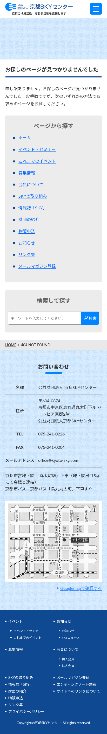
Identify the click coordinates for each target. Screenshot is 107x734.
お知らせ (26, 243)
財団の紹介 (28, 220)
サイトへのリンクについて (78, 691)
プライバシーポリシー (26, 712)
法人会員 (68, 666)
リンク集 (26, 255)
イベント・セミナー (37, 150)
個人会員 (68, 659)
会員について (30, 185)
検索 (92, 318)
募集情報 (26, 173)
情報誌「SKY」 (32, 208)
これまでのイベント (37, 161)
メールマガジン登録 (37, 266)
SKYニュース (71, 637)
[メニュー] (96, 9)
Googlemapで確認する (81, 588)
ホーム (24, 138)
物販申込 (26, 231)
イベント (15, 621)
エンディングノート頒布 (76, 685)
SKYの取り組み (32, 196)
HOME (10, 345)
